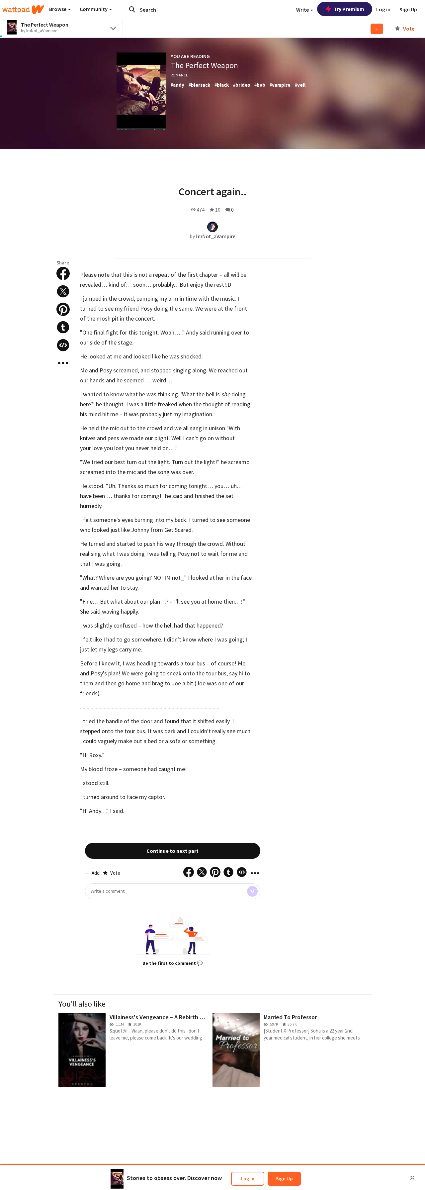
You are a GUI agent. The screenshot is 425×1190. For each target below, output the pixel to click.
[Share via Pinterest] (63, 309)
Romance (179, 74)
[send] (252, 891)
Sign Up (284, 1178)
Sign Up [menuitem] (408, 9)
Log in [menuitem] (383, 9)
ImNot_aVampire (215, 236)
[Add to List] (377, 29)
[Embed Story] (63, 345)
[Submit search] (132, 9)
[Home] (23, 10)
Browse (58, 9)
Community (94, 9)
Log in (247, 1178)
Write (303, 9)
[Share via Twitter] (63, 291)
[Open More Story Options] (63, 363)
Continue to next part (172, 850)
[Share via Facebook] (63, 273)
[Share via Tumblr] (63, 327)
